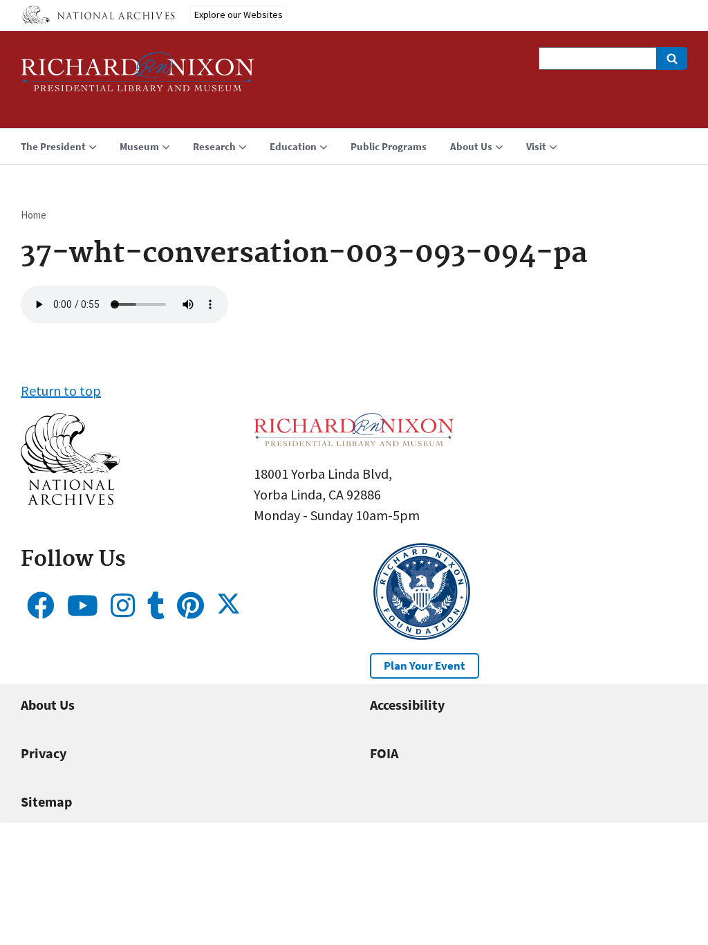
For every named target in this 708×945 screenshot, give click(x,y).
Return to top (61, 390)
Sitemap (46, 801)
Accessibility (407, 704)
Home (33, 214)
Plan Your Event (424, 665)
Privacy (43, 753)
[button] (70, 499)
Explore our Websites (238, 14)
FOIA (384, 753)
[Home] (137, 78)
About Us (48, 704)
